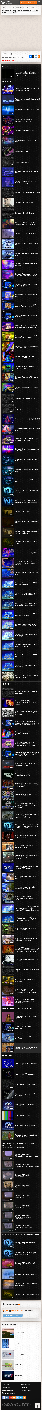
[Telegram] (36, 56)
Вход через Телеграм (14, 1315)
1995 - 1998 (30, 7)
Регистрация (31, 2)
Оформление (19, 7)
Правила (24, 1387)
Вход (22, 2)
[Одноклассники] (39, 56)
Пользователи (26, 1390)
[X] (33, 56)
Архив (4, 7)
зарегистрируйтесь (17, 1310)
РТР (10, 7)
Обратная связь (7, 1390)
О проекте (5, 1384)
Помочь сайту (6, 1387)
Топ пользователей (8, 1393)
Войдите (6, 1310)
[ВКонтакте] (30, 56)
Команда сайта (26, 1384)
